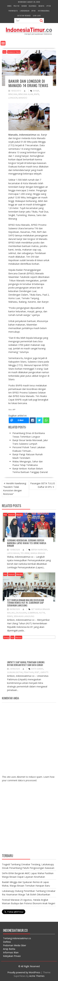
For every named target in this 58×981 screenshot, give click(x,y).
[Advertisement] (29, 820)
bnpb (36, 94)
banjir (36, 90)
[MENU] (3, 43)
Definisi (7, 941)
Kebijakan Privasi (12, 955)
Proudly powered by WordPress (23, 972)
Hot (4, 52)
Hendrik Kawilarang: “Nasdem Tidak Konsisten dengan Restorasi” (14, 488)
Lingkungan (24, 10)
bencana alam (25, 94)
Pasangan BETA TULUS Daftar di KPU (42, 485)
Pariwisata (13, 10)
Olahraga (32, 6)
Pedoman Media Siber (14, 945)
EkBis (9, 6)
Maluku (19, 514)
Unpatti (44, 672)
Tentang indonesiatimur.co (17, 938)
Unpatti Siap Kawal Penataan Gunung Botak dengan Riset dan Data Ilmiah (26, 663)
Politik (16, 6)
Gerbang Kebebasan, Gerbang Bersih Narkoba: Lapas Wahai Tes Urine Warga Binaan (26, 542)
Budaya (41, 6)
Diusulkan (21, 612)
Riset (37, 672)
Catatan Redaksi (24, 15)
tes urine (24, 553)
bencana (12, 94)
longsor (13, 97)
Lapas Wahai (13, 553)
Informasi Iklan (11, 952)
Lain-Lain (37, 15)
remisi (10, 616)
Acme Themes (36, 975)
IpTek (48, 6)
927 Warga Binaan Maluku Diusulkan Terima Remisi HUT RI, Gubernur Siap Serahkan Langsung (25, 602)
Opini (34, 10)
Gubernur (33, 612)
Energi (6, 637)
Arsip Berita (9, 948)
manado (23, 97)
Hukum (24, 6)
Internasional (44, 10)
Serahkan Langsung (24, 616)
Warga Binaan (37, 553)
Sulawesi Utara (14, 52)
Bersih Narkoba (39, 549)
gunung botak (15, 672)
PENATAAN (29, 672)
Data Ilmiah (37, 668)
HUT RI (42, 612)
